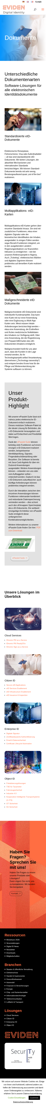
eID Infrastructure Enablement (18, 692)
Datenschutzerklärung (23, 1102)
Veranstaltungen (13, 943)
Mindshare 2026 (13, 940)
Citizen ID (10, 680)
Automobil (10, 982)
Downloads (10, 953)
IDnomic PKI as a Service (16, 640)
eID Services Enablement (16, 688)
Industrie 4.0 (11, 793)
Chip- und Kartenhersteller (17, 992)
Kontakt (38, 2)
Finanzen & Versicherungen (17, 986)
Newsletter (10, 950)
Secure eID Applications (16, 685)
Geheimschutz (12, 973)
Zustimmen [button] (34, 1098)
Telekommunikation (14, 999)
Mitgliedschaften (13, 956)
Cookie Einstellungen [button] (16, 1098)
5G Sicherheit (11, 807)
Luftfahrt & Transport (14, 1002)
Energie (9, 989)
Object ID (10, 778)
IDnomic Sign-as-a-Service (17, 647)
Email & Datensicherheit (16, 740)
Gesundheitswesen (14, 979)
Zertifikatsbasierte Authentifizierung (20, 737)
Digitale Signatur (13, 733)
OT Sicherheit (12, 803)
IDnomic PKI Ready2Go (16, 643)
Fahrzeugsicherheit (14, 790)
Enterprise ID (12, 729)
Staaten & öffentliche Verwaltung (19, 969)
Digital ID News (12, 946)
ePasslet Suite (23, 442)
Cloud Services (13, 635)
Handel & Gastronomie (15, 976)
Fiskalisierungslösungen (16, 783)
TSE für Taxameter (14, 787)
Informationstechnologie (16, 996)
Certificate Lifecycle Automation (19, 744)
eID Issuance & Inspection (16, 695)
